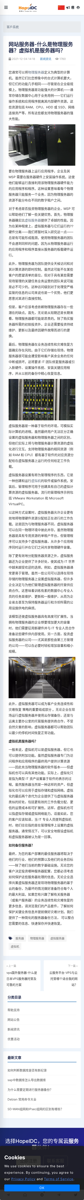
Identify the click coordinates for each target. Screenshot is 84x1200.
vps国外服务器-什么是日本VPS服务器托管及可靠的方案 (21, 978)
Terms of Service (58, 1179)
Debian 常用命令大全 (22, 1099)
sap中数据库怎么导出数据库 (27, 1080)
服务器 (39, 72)
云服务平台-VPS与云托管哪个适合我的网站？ (63, 978)
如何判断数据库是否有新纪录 (27, 1070)
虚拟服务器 (33, 220)
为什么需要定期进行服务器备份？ (30, 1089)
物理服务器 (37, 938)
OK (42, 1188)
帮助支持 (14, 1010)
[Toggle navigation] (6, 7)
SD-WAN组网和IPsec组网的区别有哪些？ (36, 1109)
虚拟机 (36, 481)
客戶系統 (13, 27)
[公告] (68, 7)
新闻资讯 (45, 59)
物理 (31, 72)
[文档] (73, 7)
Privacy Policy (23, 1179)
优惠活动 (14, 1039)
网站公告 (14, 1019)
